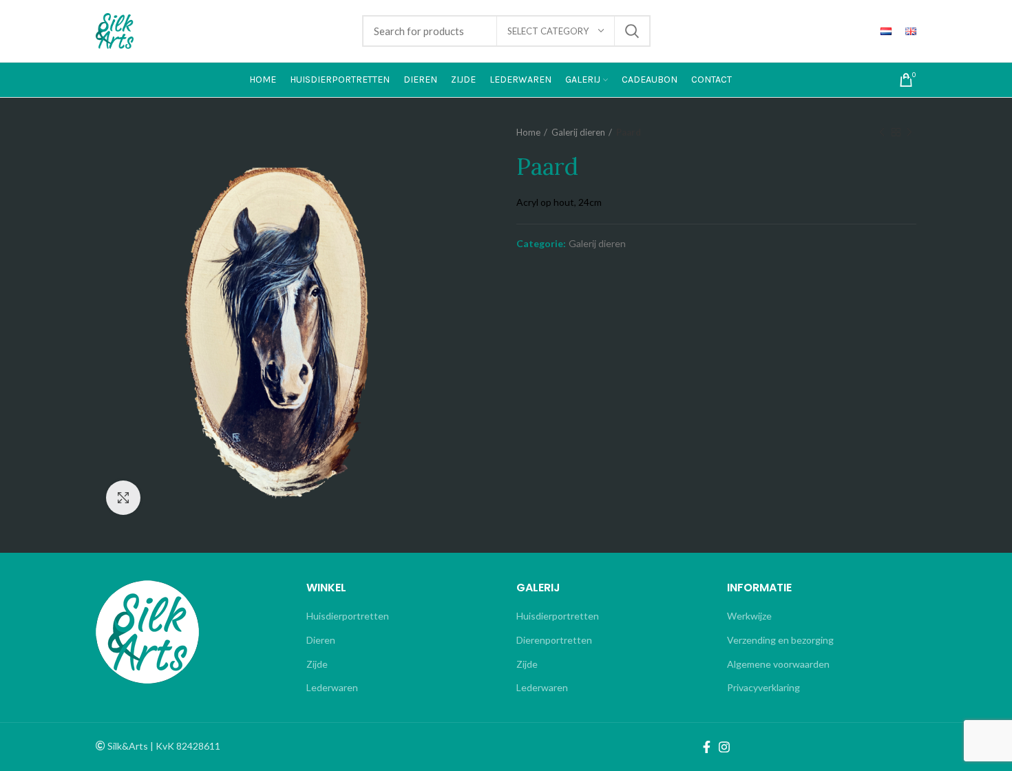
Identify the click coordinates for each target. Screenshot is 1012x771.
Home (528, 132)
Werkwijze (749, 616)
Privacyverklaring (763, 687)
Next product (909, 132)
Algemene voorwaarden (778, 664)
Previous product (882, 132)
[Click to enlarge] (123, 497)
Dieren (320, 640)
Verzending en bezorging (780, 640)
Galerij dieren (578, 132)
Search (632, 31)
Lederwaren (332, 687)
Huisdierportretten (347, 616)
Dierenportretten (554, 640)
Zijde (317, 664)
